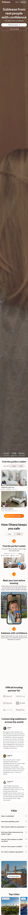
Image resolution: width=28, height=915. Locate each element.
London (23, 898)
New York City (6, 898)
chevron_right (25, 478)
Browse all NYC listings (13, 516)
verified (19, 563)
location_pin (1, 555)
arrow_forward (19, 25)
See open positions (14, 876)
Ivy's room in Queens (7, 509)
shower (16, 489)
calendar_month (11, 555)
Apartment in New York (7, 487)
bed (13, 489)
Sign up (23, 2)
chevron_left (3, 478)
